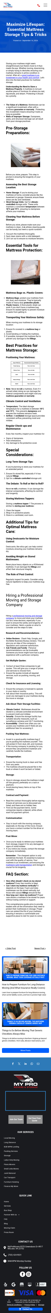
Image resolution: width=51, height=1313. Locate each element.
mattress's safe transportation (19, 865)
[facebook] (13, 1064)
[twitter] (19, 1064)
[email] (38, 1064)
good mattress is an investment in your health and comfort (22, 76)
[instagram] (28, 1274)
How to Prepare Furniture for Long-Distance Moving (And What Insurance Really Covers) (23, 986)
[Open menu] (45, 5)
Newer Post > (40, 948)
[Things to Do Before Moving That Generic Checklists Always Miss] (25, 1014)
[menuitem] (25, 1138)
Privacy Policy (29, 1305)
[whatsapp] (32, 1064)
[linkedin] (25, 1064)
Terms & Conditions (14, 1305)
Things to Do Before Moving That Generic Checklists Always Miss (22, 1032)
